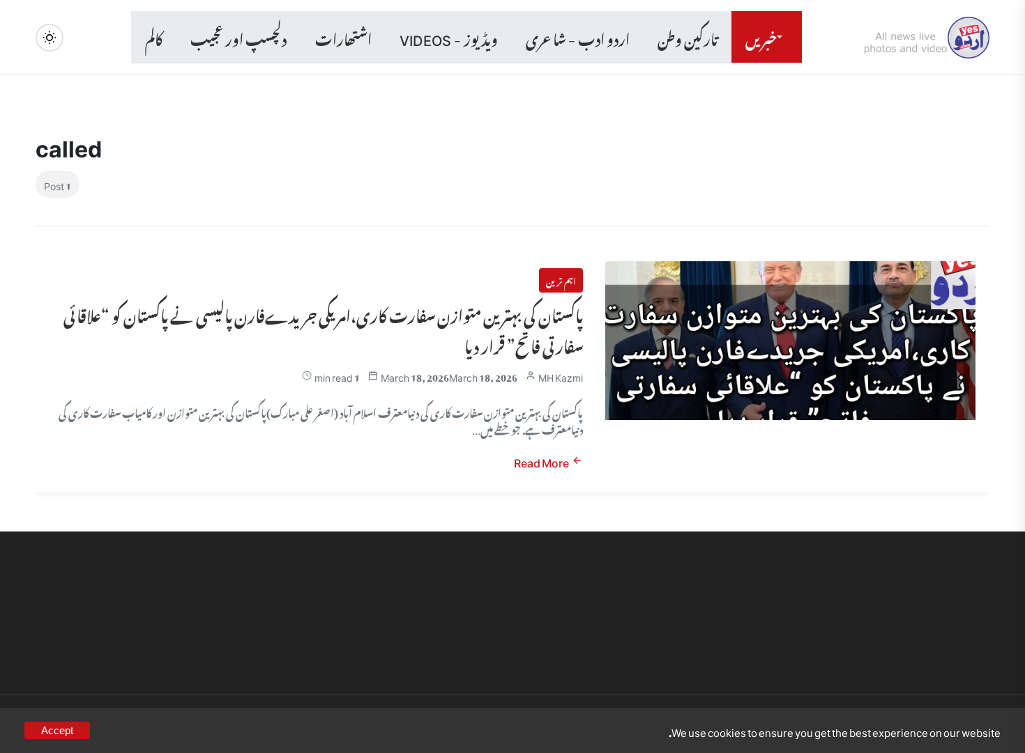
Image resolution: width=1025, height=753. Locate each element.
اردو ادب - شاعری (578, 37)
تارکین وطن (688, 37)
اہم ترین (561, 280)
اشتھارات (343, 37)
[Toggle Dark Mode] (49, 38)
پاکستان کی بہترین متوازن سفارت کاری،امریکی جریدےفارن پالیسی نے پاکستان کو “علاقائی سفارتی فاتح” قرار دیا (323, 328)
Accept (57, 730)
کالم (153, 37)
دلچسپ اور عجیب (238, 37)
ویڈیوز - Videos (449, 37)
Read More (541, 461)
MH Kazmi (560, 376)
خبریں (761, 37)
